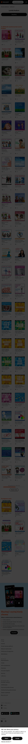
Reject (6, 738)
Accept (17, 738)
